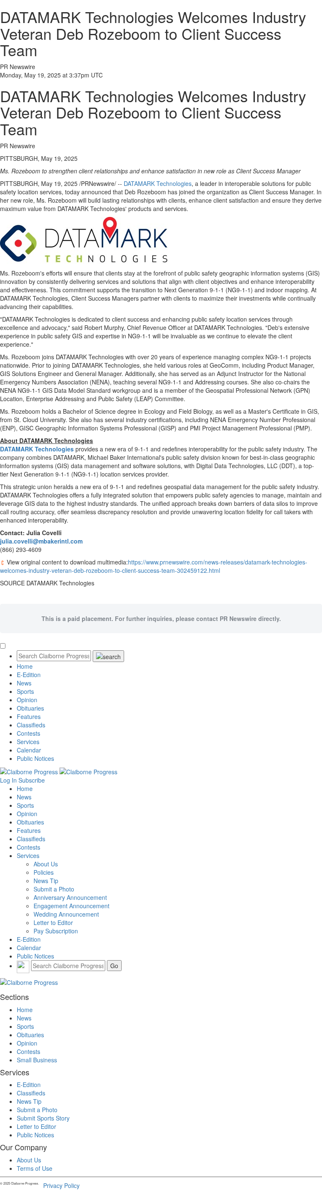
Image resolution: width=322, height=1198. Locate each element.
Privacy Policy (61, 1185)
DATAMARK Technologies (158, 183)
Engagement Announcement (71, 906)
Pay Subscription (56, 931)
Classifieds (31, 725)
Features (29, 716)
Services (28, 741)
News (24, 683)
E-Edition (29, 674)
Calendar (29, 750)
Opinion (27, 700)
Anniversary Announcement (70, 897)
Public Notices (35, 758)
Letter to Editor (53, 922)
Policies (44, 872)
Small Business (37, 1060)
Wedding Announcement (66, 914)
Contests (28, 733)
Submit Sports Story (43, 1118)
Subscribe (31, 780)
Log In (8, 780)
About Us (46, 864)
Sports (25, 691)
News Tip (46, 880)
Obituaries (30, 708)
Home (25, 666)
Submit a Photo (54, 889)
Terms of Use (34, 1168)
